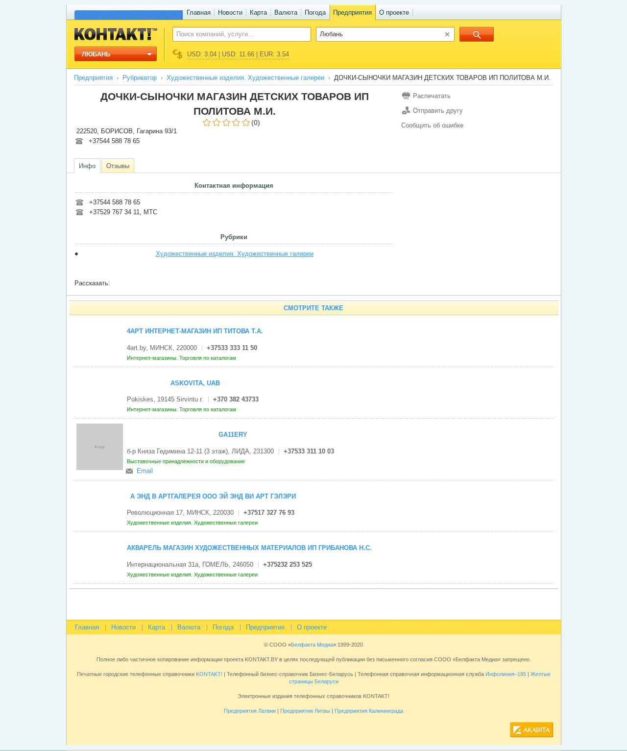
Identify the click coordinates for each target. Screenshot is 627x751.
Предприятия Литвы (305, 711)
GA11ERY (232, 434)
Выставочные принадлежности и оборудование (186, 461)
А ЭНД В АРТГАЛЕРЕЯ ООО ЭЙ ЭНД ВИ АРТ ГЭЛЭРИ (213, 496)
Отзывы (117, 166)
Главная (199, 12)
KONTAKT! (208, 674)
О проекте (394, 12)
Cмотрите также (313, 308)
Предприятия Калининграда (369, 711)
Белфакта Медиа (312, 645)
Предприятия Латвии (250, 711)
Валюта (285, 12)
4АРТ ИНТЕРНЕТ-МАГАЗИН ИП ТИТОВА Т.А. (195, 331)
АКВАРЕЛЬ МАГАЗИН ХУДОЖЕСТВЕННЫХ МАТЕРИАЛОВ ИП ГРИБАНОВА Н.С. (249, 547)
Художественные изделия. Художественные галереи (245, 77)
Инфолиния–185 (505, 674)
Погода (315, 12)
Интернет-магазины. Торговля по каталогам (182, 358)
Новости (230, 12)
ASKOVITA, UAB (195, 383)
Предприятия (352, 12)
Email (145, 471)
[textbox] (236, 33)
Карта (258, 12)
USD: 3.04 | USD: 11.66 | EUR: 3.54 (238, 54)
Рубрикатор (139, 77)
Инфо (87, 166)
